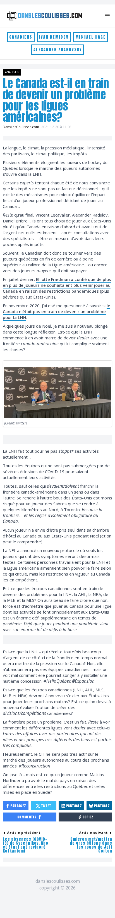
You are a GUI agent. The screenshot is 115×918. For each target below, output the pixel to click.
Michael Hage (90, 37)
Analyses (11, 72)
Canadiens (20, 37)
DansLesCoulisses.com (21, 127)
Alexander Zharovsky (57, 50)
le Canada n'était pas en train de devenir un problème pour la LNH (56, 311)
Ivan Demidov (54, 37)
